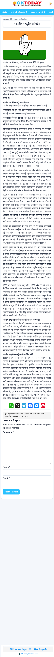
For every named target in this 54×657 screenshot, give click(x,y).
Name (6, 467)
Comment (8, 432)
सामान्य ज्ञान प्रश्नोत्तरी (38, 12)
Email (6, 478)
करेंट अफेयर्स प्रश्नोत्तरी (19, 12)
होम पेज (4, 12)
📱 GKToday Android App (28, 654)
